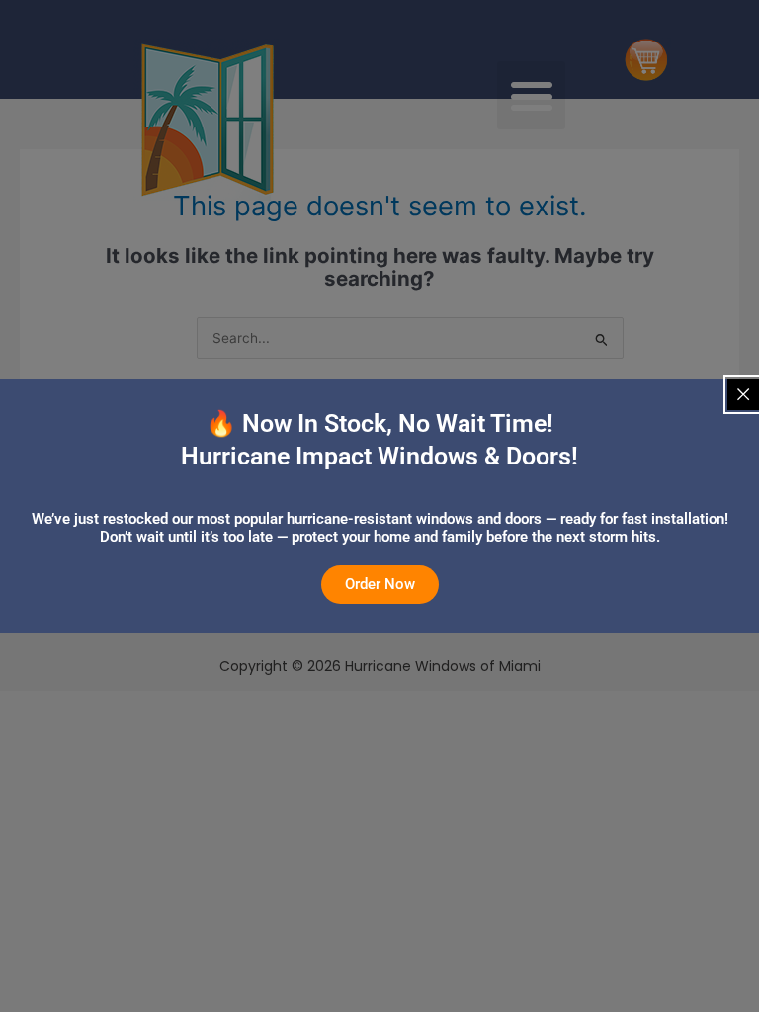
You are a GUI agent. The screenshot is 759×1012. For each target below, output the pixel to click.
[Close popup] (743, 394)
